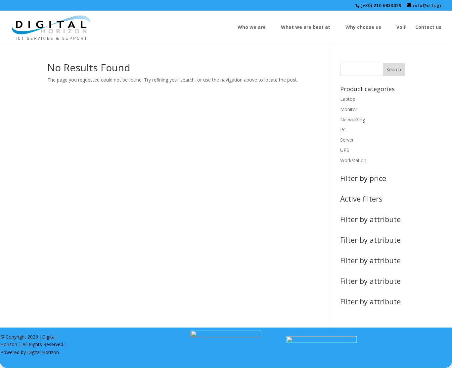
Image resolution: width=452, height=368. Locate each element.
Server (347, 140)
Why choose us (363, 27)
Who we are (252, 27)
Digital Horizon (43, 352)
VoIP (401, 27)
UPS (344, 150)
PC (343, 129)
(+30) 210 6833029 (380, 5)
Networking (352, 119)
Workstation (353, 160)
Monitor (348, 109)
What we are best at (305, 27)
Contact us (428, 27)
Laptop (347, 99)
